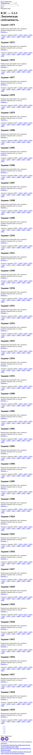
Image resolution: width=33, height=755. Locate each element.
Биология (4, 748)
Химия (3, 747)
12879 (13, 37)
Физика (27, 745)
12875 (25, 35)
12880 (18, 37)
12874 (20, 35)
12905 (23, 37)
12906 (28, 37)
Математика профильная (17, 745)
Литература (7, 753)
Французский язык (7, 752)
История (9, 748)
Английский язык (25, 748)
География (16, 748)
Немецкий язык (6, 750)
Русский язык (5, 745)
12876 (30, 35)
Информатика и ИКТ (12, 747)
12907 (2, 38)
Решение (4, 32)
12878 (8, 37)
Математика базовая (18, 753)
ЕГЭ (2, 7)
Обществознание (18, 752)
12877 (3, 37)
